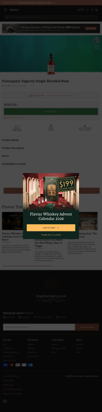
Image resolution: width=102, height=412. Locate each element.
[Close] (75, 177)
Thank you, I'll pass (51, 235)
